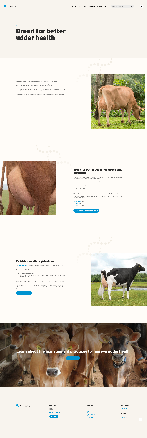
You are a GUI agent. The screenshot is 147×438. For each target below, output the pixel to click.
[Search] (132, 6)
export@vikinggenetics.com (55, 412)
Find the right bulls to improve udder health (86, 210)
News (88, 409)
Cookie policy (124, 419)
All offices (53, 416)
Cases (88, 408)
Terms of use (124, 417)
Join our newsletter (91, 418)
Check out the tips (72, 358)
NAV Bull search (90, 417)
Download (89, 415)
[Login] (136, 6)
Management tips (91, 414)
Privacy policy (124, 416)
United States (139, 1)
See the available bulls (23, 293)
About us (89, 411)
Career (88, 412)
